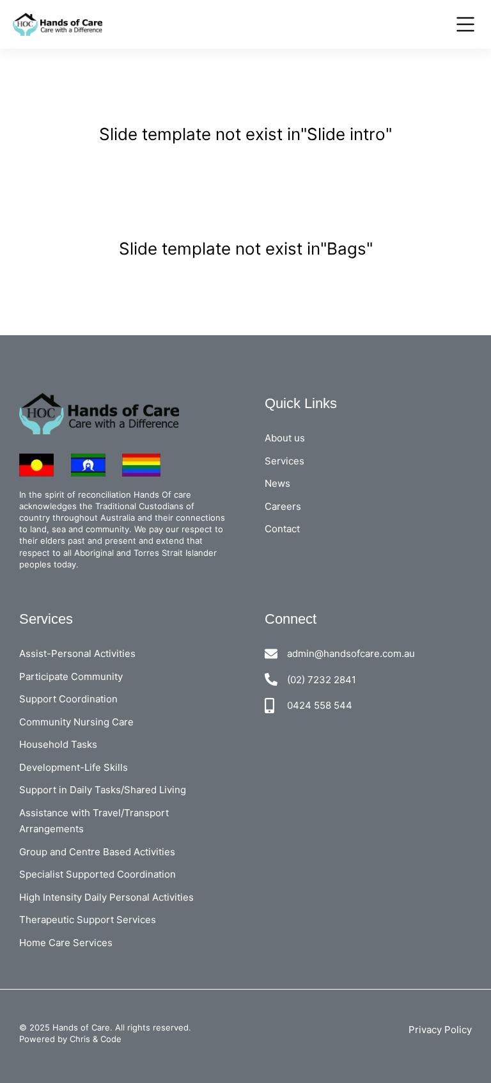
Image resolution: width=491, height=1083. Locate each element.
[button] (218, 112)
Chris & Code (95, 1039)
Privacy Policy (440, 1030)
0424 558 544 (319, 705)
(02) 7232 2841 (321, 680)
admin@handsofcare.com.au (351, 653)
